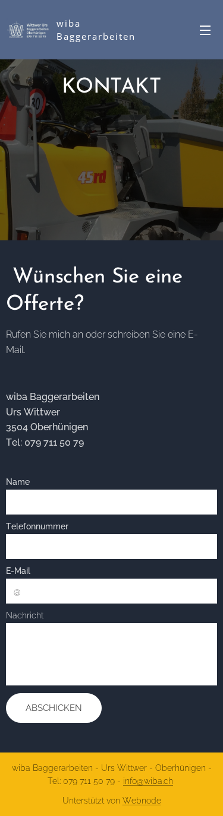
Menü (205, 30)
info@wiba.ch (148, 781)
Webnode (142, 800)
